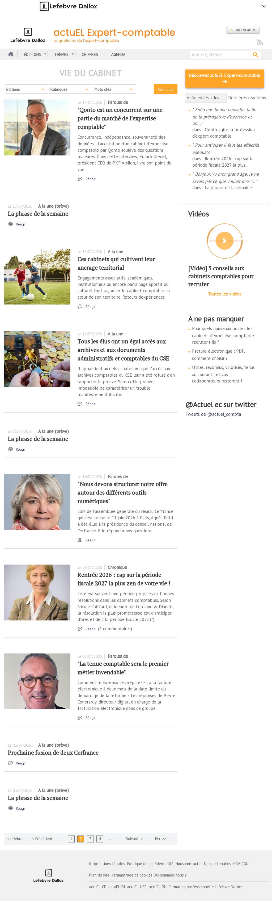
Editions (13, 89)
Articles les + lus (203, 98)
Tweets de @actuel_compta (213, 414)
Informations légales (107, 863)
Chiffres (90, 54)
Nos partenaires (217, 863)
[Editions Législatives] (48, 875)
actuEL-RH (158, 886)
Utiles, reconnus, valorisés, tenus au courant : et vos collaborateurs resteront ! (223, 374)
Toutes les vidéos (224, 294)
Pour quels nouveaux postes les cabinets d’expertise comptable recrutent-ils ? (223, 335)
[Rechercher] (255, 55)
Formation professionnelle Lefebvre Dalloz (205, 886)
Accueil (10, 54)
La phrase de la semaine (38, 213)
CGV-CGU (240, 863)
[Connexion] (243, 30)
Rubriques (58, 89)
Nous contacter (189, 863)
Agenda (118, 54)
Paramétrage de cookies (132, 875)
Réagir (91, 178)
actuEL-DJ (116, 886)
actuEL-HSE (137, 886)
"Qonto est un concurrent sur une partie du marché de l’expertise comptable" (120, 118)
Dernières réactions (247, 98)
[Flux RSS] (260, 42)
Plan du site (99, 875)
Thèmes (61, 54)
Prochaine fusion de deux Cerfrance (53, 752)
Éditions (32, 54)
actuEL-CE (97, 886)
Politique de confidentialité (150, 863)
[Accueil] (97, 34)
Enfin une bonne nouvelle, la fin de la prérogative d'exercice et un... (224, 116)
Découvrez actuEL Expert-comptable (224, 75)
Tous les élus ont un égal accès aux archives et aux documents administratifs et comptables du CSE (123, 349)
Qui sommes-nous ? (170, 875)
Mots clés (103, 89)
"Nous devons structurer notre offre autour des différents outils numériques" (123, 492)
